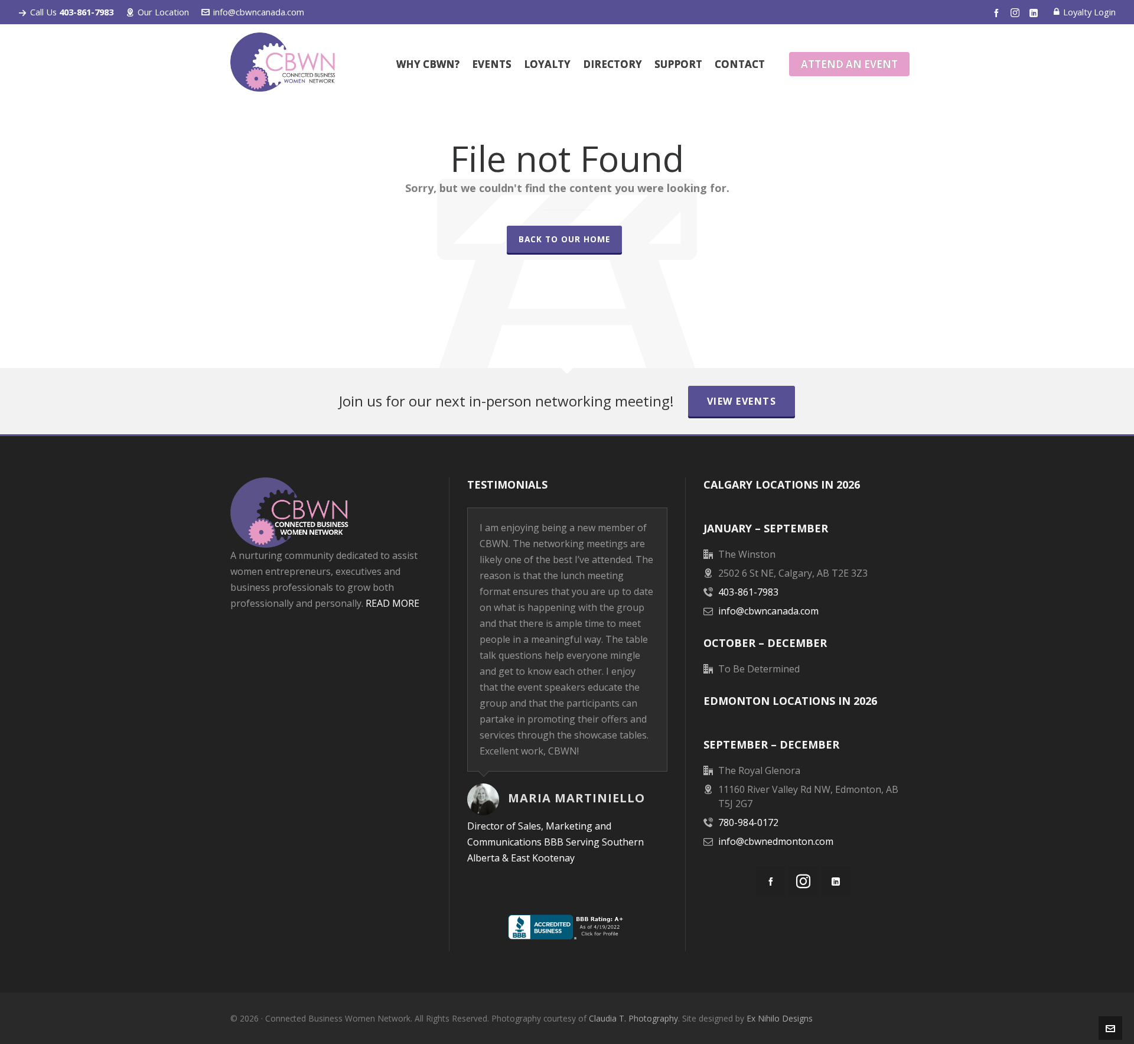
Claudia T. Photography (633, 1018)
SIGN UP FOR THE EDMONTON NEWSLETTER (330, 715)
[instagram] (1017, 12)
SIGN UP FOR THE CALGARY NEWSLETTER (330, 653)
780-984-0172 (748, 822)
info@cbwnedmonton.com (775, 841)
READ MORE (392, 603)
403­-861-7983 (748, 592)
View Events (742, 401)
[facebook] (998, 12)
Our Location (163, 12)
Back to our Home (564, 239)
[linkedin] (1035, 12)
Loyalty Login (1089, 12)
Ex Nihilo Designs (780, 1018)
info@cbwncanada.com (258, 12)
